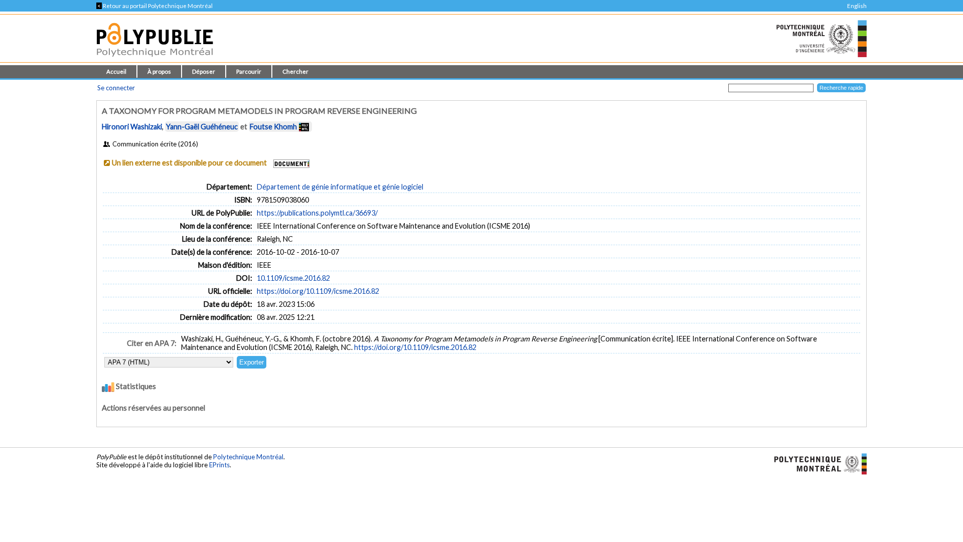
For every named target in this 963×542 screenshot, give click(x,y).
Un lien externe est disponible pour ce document (189, 162)
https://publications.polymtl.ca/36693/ (317, 213)
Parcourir (248, 71)
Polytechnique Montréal (248, 457)
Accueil (116, 71)
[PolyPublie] (154, 59)
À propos (159, 71)
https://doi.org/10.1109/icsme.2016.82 (318, 291)
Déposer (203, 71)
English (857, 6)
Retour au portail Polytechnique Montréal (154, 6)
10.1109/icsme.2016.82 (293, 278)
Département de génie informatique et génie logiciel (340, 187)
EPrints (219, 465)
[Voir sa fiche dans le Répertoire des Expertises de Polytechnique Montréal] (304, 126)
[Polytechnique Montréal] (816, 463)
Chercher (295, 71)
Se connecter (116, 88)
